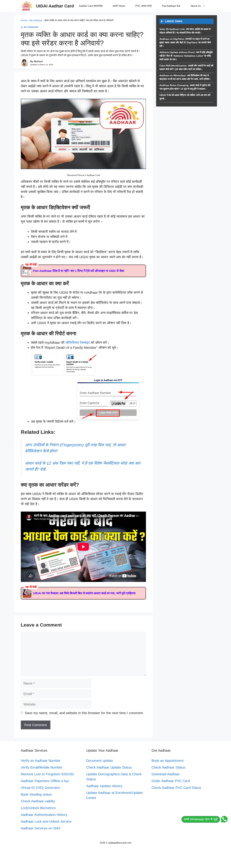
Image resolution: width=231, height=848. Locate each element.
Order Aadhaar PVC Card (171, 781)
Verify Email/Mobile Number (41, 767)
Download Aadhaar (166, 774)
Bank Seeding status (36, 794)
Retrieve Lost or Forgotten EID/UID (47, 774)
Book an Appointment (168, 760)
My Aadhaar (35, 20)
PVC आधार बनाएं (143, 5)
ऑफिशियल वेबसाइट (78, 342)
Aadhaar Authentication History (44, 815)
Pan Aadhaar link (171, 5)
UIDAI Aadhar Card (55, 6)
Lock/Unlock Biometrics (38, 808)
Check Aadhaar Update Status (109, 767)
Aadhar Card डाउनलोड (90, 5)
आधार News (119, 5)
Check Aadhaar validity (38, 801)
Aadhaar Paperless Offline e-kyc (45, 781)
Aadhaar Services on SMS (40, 828)
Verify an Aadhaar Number (41, 760)
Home (24, 20)
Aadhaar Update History (104, 786)
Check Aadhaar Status (168, 767)
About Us (196, 5)
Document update (99, 760)
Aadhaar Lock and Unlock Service (46, 821)
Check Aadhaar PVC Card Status (176, 788)
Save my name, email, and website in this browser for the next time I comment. (84, 713)
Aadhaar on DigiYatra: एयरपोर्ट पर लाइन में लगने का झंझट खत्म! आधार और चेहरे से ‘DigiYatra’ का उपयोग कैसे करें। (185, 42)
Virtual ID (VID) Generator (40, 788)
